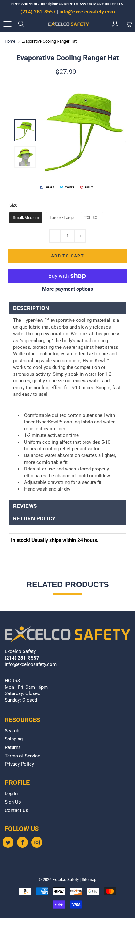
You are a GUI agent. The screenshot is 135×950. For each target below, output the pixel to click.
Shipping (14, 739)
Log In (11, 793)
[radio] (25, 217)
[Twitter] (8, 842)
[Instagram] (36, 842)
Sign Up (13, 802)
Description (31, 308)
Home (10, 41)
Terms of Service (22, 756)
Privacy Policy (19, 764)
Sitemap (89, 879)
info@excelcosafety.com (87, 12)
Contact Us (16, 810)
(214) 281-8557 (38, 12)
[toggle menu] (7, 24)
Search (12, 731)
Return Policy (34, 518)
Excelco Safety (65, 879)
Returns (13, 747)
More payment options (67, 289)
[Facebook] (22, 842)
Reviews (25, 506)
